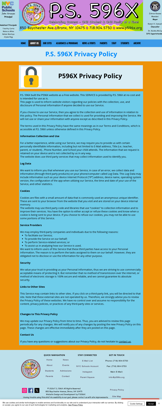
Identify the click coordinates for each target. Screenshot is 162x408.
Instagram (87, 372)
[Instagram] (24, 390)
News (65, 360)
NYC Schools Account (87, 366)
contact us (125, 341)
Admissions (66, 371)
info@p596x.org (116, 377)
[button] (47, 43)
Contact (66, 376)
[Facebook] (30, 390)
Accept (151, 403)
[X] (36, 390)
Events (65, 365)
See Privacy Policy (75, 405)
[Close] (158, 403)
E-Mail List (87, 361)
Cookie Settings (136, 403)
